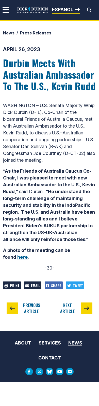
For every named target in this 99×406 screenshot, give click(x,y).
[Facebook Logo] (29, 371)
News (8, 32)
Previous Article (31, 308)
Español (62, 9)
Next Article (67, 308)
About (23, 343)
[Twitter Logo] (39, 371)
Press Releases (35, 32)
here (22, 257)
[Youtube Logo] (59, 371)
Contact (49, 357)
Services (50, 343)
